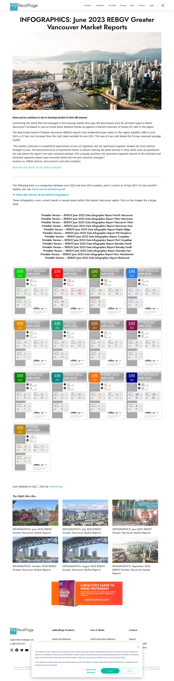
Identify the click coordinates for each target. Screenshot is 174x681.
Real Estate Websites (61, 639)
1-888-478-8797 (17, 644)
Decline (129, 671)
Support (132, 639)
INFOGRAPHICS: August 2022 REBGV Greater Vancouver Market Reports (83, 568)
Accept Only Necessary (91, 670)
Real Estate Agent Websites (103, 639)
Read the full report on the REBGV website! (37, 167)
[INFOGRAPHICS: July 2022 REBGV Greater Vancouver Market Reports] (85, 513)
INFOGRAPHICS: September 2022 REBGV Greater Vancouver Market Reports (131, 570)
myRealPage (56, 486)
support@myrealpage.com (22, 639)
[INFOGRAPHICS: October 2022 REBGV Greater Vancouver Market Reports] (35, 550)
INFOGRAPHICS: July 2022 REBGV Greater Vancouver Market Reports (81, 531)
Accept (110, 671)
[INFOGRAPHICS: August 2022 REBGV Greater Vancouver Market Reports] (85, 550)
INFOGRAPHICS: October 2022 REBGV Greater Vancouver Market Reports (34, 568)
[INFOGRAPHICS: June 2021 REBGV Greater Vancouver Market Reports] (135, 513)
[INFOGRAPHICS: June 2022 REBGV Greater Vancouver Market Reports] (35, 513)
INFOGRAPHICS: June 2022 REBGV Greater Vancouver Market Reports (32, 531)
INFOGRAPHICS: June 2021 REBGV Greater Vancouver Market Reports (132, 531)
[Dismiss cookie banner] (138, 647)
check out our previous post (48, 189)
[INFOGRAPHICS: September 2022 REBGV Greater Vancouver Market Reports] (135, 550)
